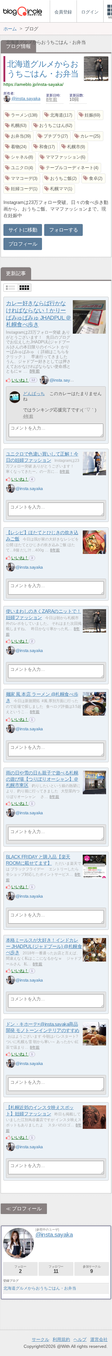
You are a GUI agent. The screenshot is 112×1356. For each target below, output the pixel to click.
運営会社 (99, 1339)
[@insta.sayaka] (44, 380)
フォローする (63, 229)
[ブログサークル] (22, 11)
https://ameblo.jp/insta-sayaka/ (33, 84)
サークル (40, 1339)
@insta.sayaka (26, 98)
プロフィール (22, 244)
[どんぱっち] (15, 397)
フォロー (20, 1269)
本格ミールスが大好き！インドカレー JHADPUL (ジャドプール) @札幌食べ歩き (44, 946)
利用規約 (61, 1339)
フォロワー (56, 1269)
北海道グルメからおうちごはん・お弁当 (39, 1288)
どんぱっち (34, 393)
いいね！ (20, 380)
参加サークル (92, 1269)
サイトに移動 (22, 229)
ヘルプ (79, 1339)
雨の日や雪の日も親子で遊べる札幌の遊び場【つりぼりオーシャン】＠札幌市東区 (42, 779)
